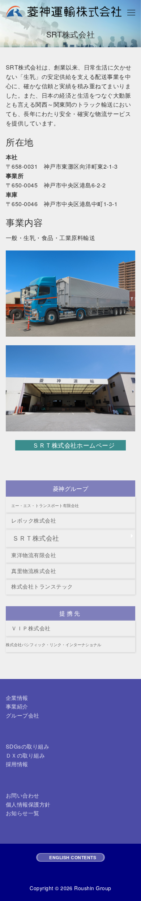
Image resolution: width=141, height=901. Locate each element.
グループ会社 (22, 715)
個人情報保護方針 (28, 804)
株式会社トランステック (39, 586)
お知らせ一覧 (22, 813)
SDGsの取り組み (27, 746)
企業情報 (17, 697)
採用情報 (17, 764)
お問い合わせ (22, 795)
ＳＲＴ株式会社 (32, 537)
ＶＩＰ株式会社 (28, 628)
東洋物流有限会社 (31, 555)
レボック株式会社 (31, 520)
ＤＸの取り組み (25, 755)
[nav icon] (131, 12)
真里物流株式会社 (31, 570)
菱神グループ (71, 488)
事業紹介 (17, 706)
